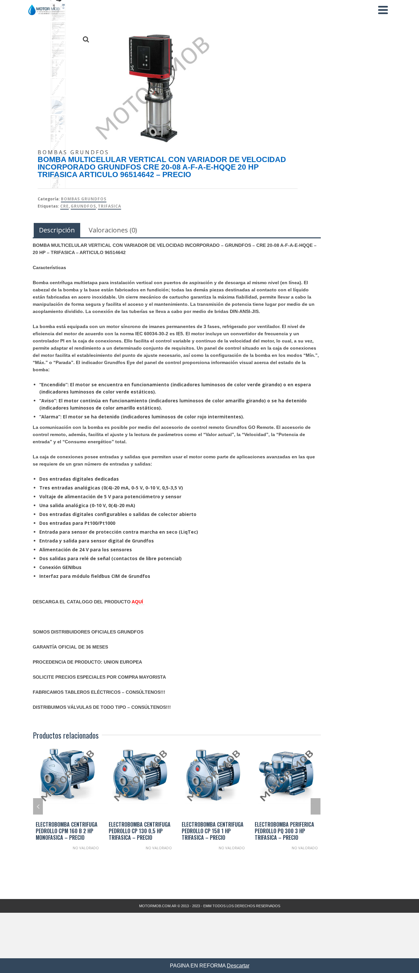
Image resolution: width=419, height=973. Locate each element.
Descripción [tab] (57, 230)
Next (315, 806)
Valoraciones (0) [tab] (113, 230)
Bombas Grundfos (83, 199)
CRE (64, 206)
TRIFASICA (109, 206)
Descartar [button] (238, 965)
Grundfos (83, 206)
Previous (38, 806)
